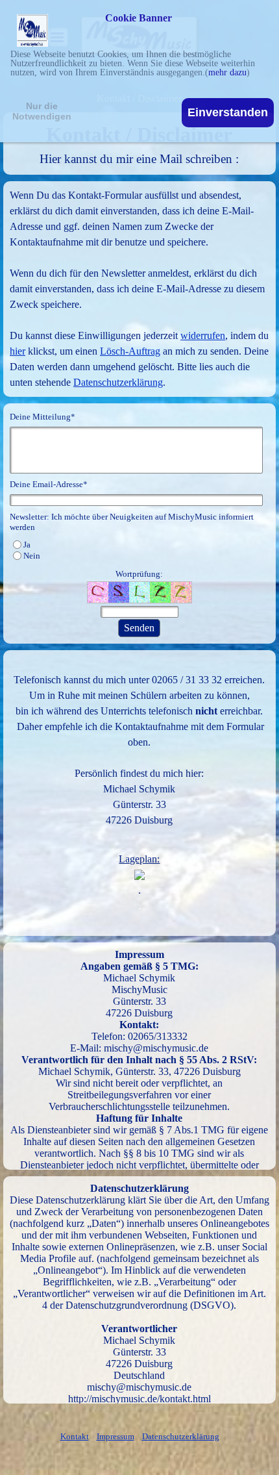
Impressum (115, 1436)
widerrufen (202, 335)
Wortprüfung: (139, 574)
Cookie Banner (138, 18)
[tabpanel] (139, 143)
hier (17, 351)
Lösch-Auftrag (130, 351)
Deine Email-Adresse (49, 484)
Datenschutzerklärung (118, 382)
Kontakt (74, 1436)
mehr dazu (227, 72)
